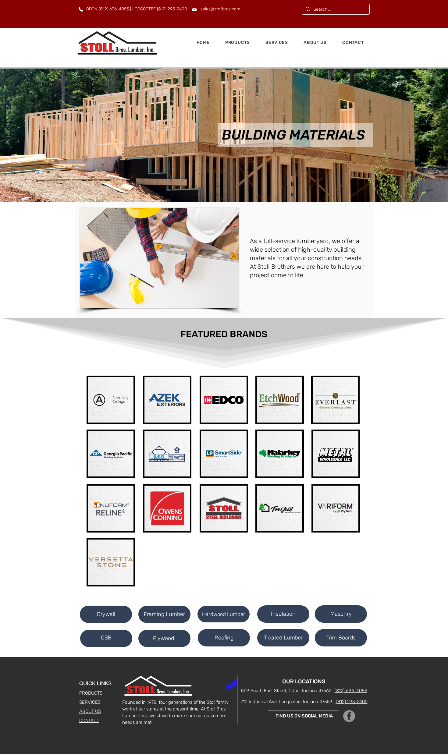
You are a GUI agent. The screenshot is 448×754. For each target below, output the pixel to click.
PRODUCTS (90, 693)
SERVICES (90, 702)
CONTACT (89, 720)
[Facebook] (349, 716)
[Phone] (80, 9)
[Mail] (194, 9)
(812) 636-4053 (114, 9)
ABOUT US (90, 711)
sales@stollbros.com (220, 9)
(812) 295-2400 (172, 9)
